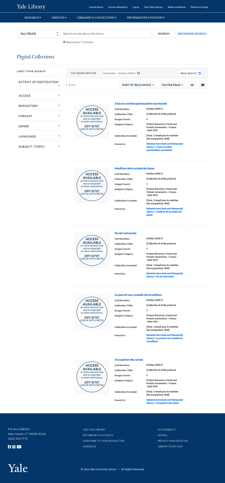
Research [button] (32, 17)
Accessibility (167, 429)
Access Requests (118, 7)
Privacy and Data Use (173, 440)
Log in (136, 7)
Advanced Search (192, 33)
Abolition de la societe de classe (134, 168)
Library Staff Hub (170, 446)
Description (73, 42)
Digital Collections (35, 57)
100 (171, 85)
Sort (136, 85)
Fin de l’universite (125, 233)
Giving (162, 435)
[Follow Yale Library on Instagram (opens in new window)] (13, 446)
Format (25, 116)
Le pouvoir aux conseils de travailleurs (138, 294)
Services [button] (58, 17)
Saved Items (96, 7)
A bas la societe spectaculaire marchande (141, 103)
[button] (163, 33)
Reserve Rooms (177, 7)
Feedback (89, 446)
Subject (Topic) (31, 146)
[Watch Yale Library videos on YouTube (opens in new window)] (19, 446)
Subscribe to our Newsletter (103, 440)
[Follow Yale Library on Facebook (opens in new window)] (9, 446)
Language (27, 136)
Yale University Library (31, 6)
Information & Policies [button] (145, 17)
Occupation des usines (129, 359)
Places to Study (199, 7)
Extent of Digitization (38, 82)
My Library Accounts (98, 435)
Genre (23, 126)
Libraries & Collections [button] (95, 17)
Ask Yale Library (153, 7)
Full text (88, 42)
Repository (28, 106)
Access (24, 95)
